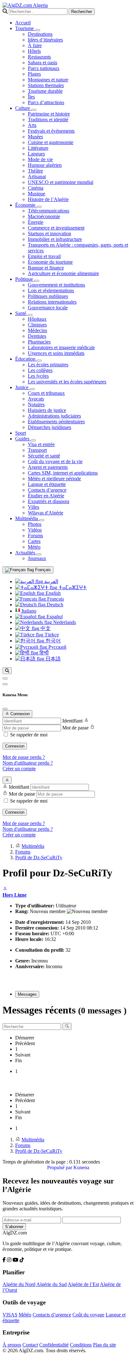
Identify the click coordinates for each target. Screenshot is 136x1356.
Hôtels (34, 51)
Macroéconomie (44, 216)
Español (54, 616)
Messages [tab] (27, 994)
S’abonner (14, 1226)
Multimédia (27, 518)
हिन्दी (43, 652)
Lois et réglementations (51, 290)
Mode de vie (40, 159)
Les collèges (40, 370)
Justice (22, 387)
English (52, 593)
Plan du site (104, 1344)
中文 (45, 628)
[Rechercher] (7, 670)
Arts (32, 125)
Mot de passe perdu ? (24, 757)
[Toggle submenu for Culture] (33, 110)
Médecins (37, 330)
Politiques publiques (48, 296)
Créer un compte (19, 768)
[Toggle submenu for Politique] (36, 281)
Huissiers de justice (47, 410)
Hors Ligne (15, 895)
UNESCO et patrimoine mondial (60, 182)
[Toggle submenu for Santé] (30, 315)
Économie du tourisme (50, 262)
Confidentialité (54, 1344)
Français (42, 569)
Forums (35, 535)
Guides (23, 438)
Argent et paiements (48, 467)
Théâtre (35, 170)
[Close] (5, 709)
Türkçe (51, 634)
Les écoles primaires (48, 364)
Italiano (28, 611)
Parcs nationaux (43, 68)
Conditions (81, 1344)
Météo (34, 547)
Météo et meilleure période (54, 478)
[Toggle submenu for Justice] (32, 389)
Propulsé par (60, 1167)
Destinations (40, 34)
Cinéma (35, 188)
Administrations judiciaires (54, 416)
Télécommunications (48, 210)
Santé (21, 313)
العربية (50, 581)
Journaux (37, 558)
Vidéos (35, 530)
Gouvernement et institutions (56, 284)
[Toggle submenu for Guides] (33, 440)
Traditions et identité (48, 119)
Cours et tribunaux (46, 393)
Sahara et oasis (42, 62)
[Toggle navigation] (5, 684)
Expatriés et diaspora (48, 501)
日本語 (52, 658)
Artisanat (37, 176)
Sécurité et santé (44, 455)
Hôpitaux (37, 319)
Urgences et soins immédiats (56, 353)
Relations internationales (52, 302)
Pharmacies (39, 341)
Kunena (81, 1167)
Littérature (38, 148)
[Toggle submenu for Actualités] (38, 554)
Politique (24, 279)
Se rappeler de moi (28, 734)
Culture (23, 108)
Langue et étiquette (47, 484)
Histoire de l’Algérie (48, 199)
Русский (56, 647)
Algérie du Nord (19, 1284)
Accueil (23, 22)
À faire (35, 45)
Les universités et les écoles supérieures (67, 381)
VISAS (10, 1314)
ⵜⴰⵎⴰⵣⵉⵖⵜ (72, 587)
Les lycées (38, 376)
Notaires (36, 404)
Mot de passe (75, 727)
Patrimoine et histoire (49, 114)
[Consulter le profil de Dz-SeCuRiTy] (5, 889)
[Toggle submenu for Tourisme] (37, 30)
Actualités (25, 552)
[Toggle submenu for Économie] (39, 207)
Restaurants (39, 57)
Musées (35, 136)
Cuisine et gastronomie (50, 142)
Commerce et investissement (56, 227)
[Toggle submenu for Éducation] (39, 361)
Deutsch (54, 604)
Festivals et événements (51, 131)
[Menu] (5, 678)
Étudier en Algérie (46, 495)
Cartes (34, 541)
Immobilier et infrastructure (55, 239)
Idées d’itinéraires (45, 39)
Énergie (35, 222)
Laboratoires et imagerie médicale (61, 347)
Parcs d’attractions (46, 102)
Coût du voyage (88, 1314)
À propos (12, 1344)
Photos (34, 524)
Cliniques (37, 324)
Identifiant (72, 720)
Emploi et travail (44, 256)
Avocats (36, 398)
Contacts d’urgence (47, 490)
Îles (31, 96)
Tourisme (25, 28)
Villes (33, 507)
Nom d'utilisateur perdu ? (28, 763)
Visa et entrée (41, 444)
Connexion (14, 746)
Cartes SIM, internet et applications (63, 473)
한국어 (52, 640)
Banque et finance (46, 267)
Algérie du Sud (51, 1284)
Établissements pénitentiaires (56, 421)
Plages (34, 74)
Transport (37, 450)
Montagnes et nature (48, 79)
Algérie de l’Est (83, 1284)
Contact (30, 1344)
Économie (26, 205)
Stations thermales (46, 85)
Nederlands (64, 622)
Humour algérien (45, 165)
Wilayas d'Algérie (45, 512)
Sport (20, 433)
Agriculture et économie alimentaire (63, 273)
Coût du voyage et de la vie (55, 461)
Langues (36, 153)
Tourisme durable (45, 91)
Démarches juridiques (49, 427)
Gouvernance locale (48, 307)
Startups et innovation (49, 233)
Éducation (26, 359)
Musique (36, 193)
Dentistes (37, 336)
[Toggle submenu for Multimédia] (41, 520)
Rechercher (81, 11)
